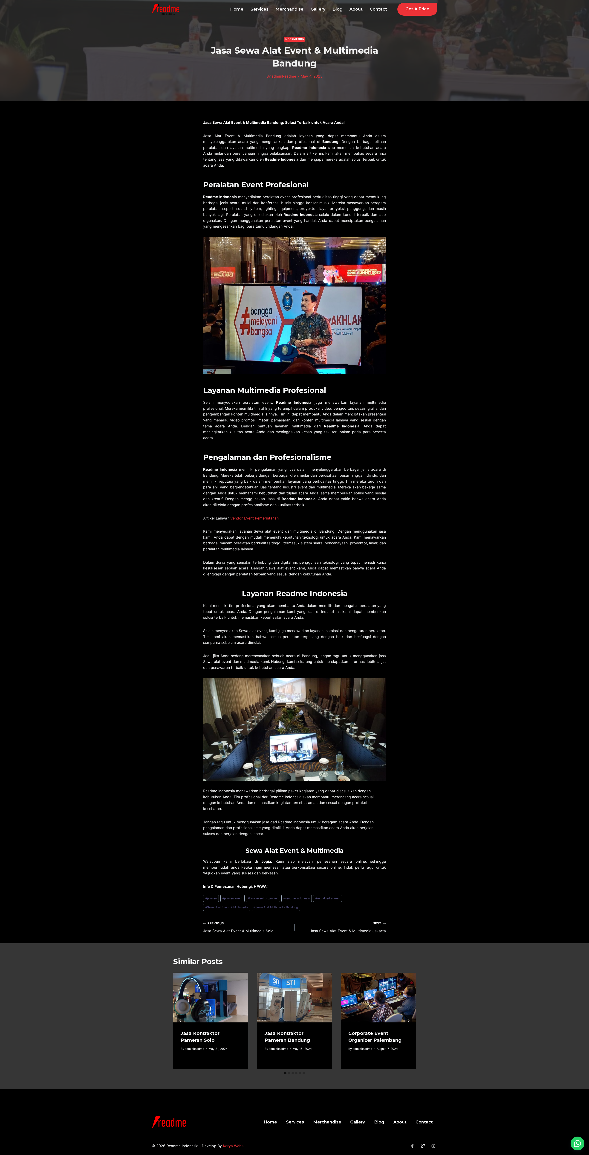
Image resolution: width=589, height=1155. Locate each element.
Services (260, 9)
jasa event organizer (263, 898)
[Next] (408, 1020)
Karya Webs (233, 1145)
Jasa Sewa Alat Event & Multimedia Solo (238, 927)
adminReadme (283, 76)
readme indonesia (296, 898)
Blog (337, 9)
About (356, 9)
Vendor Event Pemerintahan (254, 518)
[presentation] (210, 997)
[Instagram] (433, 1146)
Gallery (318, 9)
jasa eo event (232, 898)
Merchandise (289, 9)
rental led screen (327, 898)
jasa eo (211, 898)
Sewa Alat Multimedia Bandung (276, 907)
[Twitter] (423, 1146)
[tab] (285, 1073)
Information (294, 39)
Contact (378, 9)
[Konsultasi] (577, 1143)
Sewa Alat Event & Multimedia (226, 907)
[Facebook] (412, 1146)
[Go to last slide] (180, 1020)
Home (236, 9)
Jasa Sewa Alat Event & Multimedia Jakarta (348, 927)
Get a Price (417, 9)
